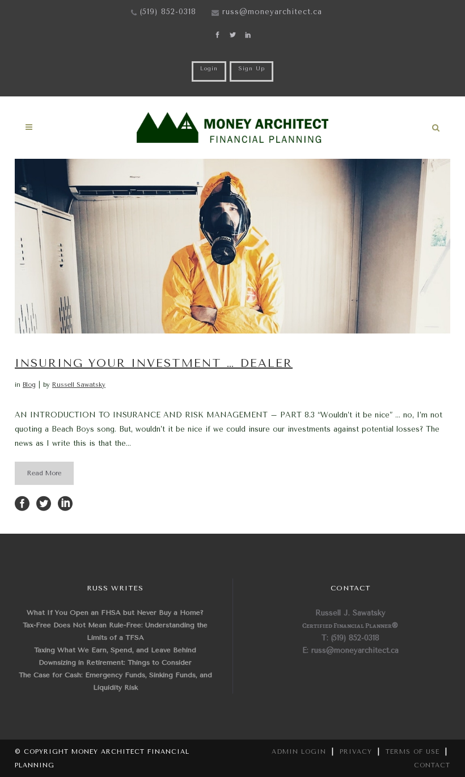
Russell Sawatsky (78, 384)
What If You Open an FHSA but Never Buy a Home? (115, 612)
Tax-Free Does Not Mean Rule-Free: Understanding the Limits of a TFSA (115, 631)
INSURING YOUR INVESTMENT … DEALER (154, 363)
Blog (29, 384)
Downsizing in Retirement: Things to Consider (115, 662)
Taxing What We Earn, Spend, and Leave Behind (115, 650)
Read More (44, 473)
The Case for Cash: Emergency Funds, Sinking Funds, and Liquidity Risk (115, 681)
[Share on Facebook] (22, 503)
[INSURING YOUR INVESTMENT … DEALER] (232, 246)
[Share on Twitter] (43, 503)
